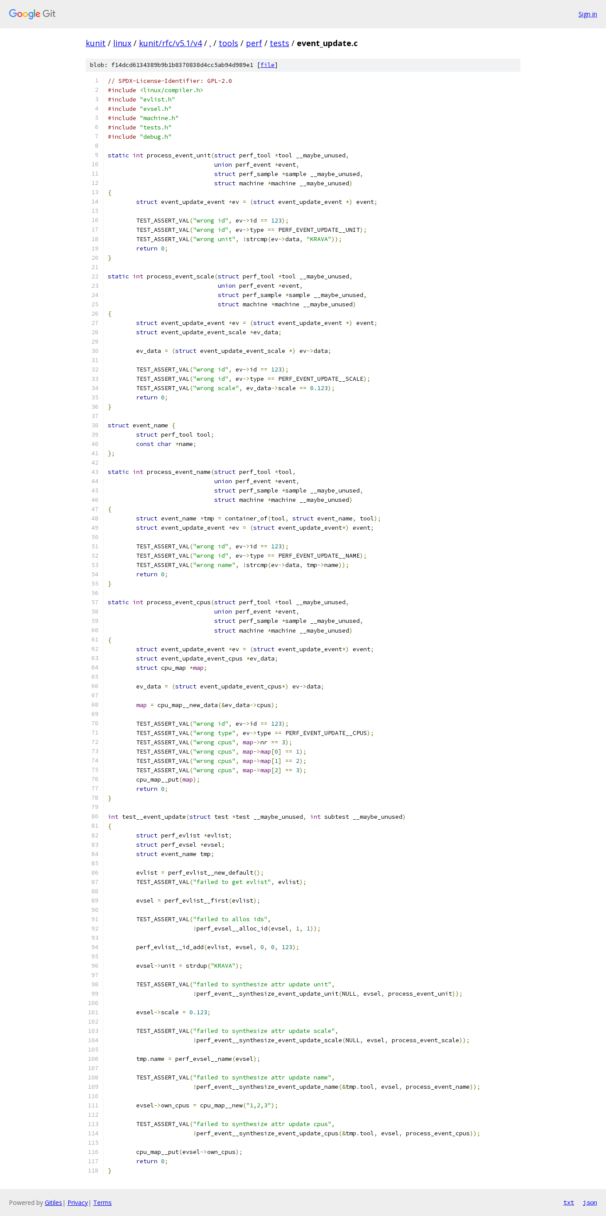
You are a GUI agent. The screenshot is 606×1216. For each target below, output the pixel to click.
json (590, 1202)
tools (228, 43)
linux (122, 43)
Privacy (77, 1202)
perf (254, 43)
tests (279, 43)
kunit (96, 43)
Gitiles (53, 1202)
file (267, 65)
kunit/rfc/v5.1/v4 (170, 43)
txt (568, 1202)
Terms (102, 1202)
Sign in (587, 14)
